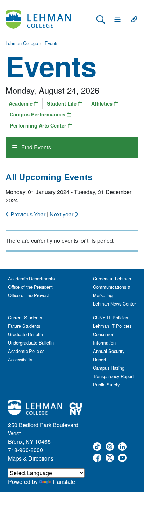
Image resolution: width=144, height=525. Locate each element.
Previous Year (28, 214)
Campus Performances (38, 114)
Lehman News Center (114, 303)
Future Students (24, 326)
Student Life (62, 103)
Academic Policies (26, 351)
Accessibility (20, 359)
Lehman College (22, 43)
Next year (62, 214)
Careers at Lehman (112, 278)
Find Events (35, 147)
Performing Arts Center (39, 125)
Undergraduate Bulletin (31, 342)
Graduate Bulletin (25, 334)
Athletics (102, 103)
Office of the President (30, 287)
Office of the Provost (28, 295)
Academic (21, 103)
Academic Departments (31, 278)
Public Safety (106, 384)
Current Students (25, 317)
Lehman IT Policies (112, 326)
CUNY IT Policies (110, 317)
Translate (63, 482)
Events (51, 43)
